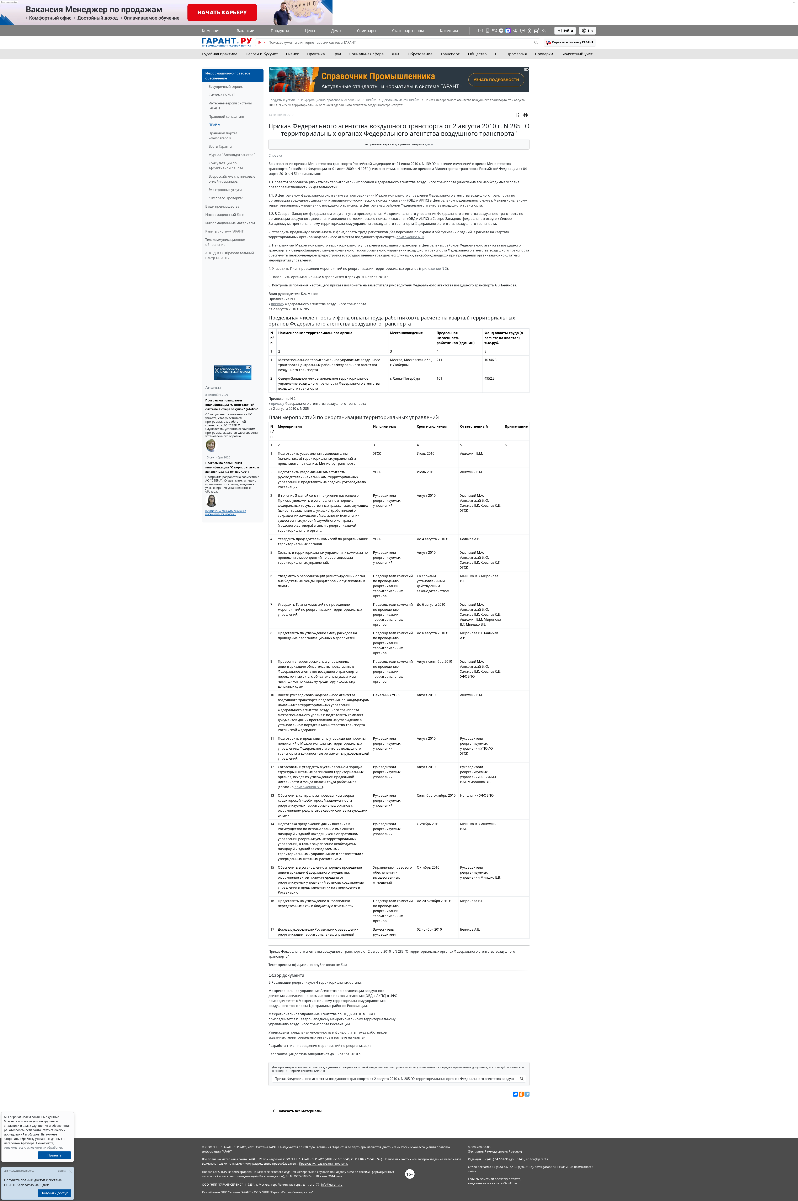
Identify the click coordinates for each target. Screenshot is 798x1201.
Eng (590, 30)
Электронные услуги (225, 189)
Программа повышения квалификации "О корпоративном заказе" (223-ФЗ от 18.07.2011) (232, 467)
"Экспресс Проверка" (226, 198)
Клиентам (449, 30)
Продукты (280, 30)
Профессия (516, 53)
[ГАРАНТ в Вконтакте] (494, 30)
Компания (211, 30)
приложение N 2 (433, 268)
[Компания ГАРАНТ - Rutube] (536, 30)
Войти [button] (568, 30)
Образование (420, 53)
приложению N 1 (308, 787)
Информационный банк (224, 214)
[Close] (70, 1171)
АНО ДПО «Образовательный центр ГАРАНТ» (229, 255)
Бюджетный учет (577, 53)
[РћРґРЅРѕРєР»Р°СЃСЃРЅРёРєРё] (521, 1094)
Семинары (366, 30)
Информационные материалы (230, 223)
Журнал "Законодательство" (232, 154)
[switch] (261, 42)
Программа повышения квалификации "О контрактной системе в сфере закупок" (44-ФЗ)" (231, 404)
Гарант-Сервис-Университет (291, 1192)
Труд (337, 53)
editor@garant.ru (538, 1159)
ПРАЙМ (215, 125)
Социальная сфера (366, 53)
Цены (310, 30)
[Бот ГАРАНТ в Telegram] (522, 30)
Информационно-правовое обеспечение (227, 75)
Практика (316, 53)
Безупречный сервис (226, 86)
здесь (429, 144)
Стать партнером (408, 30)
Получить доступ (54, 1193)
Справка (275, 155)
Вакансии (246, 30)
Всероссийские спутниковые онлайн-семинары (232, 179)
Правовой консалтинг (226, 116)
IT (496, 53)
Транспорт (450, 53)
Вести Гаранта (220, 146)
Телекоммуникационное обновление (225, 242)
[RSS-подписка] (543, 30)
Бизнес (292, 53)
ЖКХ (395, 53)
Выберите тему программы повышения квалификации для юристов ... (225, 512)
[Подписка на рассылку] (480, 30)
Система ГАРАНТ (222, 95)
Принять (54, 1155)
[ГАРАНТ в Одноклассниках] (529, 30)
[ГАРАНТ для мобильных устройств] (487, 30)
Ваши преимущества (222, 206)
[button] (570, 42)
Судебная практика (219, 53)
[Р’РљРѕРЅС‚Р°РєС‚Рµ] (515, 1094)
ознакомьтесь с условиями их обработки (33, 1147)
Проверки (544, 53)
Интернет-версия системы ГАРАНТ (230, 105)
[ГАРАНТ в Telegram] (515, 30)
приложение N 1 (410, 237)
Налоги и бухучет (262, 53)
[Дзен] (501, 30)
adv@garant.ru (545, 1167)
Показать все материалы (299, 1111)
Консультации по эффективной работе (226, 165)
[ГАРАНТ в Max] (508, 30)
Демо (336, 30)
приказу (277, 304)
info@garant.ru (331, 1184)
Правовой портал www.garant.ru (223, 135)
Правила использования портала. (323, 1163)
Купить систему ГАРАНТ (224, 231)
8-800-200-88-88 (479, 1147)
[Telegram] (527, 1094)
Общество (477, 53)
